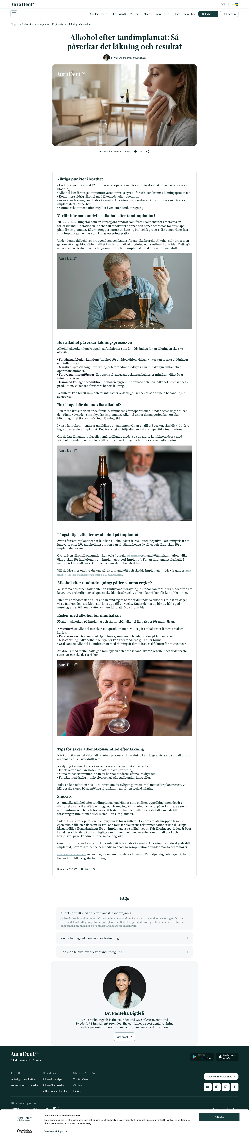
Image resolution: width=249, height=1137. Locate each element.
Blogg (176, 13)
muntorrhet (133, 555)
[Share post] (147, 151)
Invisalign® (119, 13)
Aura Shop (190, 13)
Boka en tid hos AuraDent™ (71, 854)
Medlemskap (97, 13)
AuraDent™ (162, 13)
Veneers (134, 13)
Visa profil (122, 1036)
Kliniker (148, 13)
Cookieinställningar (53, 1131)
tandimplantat (69, 222)
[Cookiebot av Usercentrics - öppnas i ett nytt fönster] (24, 1131)
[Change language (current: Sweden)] (236, 4)
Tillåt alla (219, 1117)
